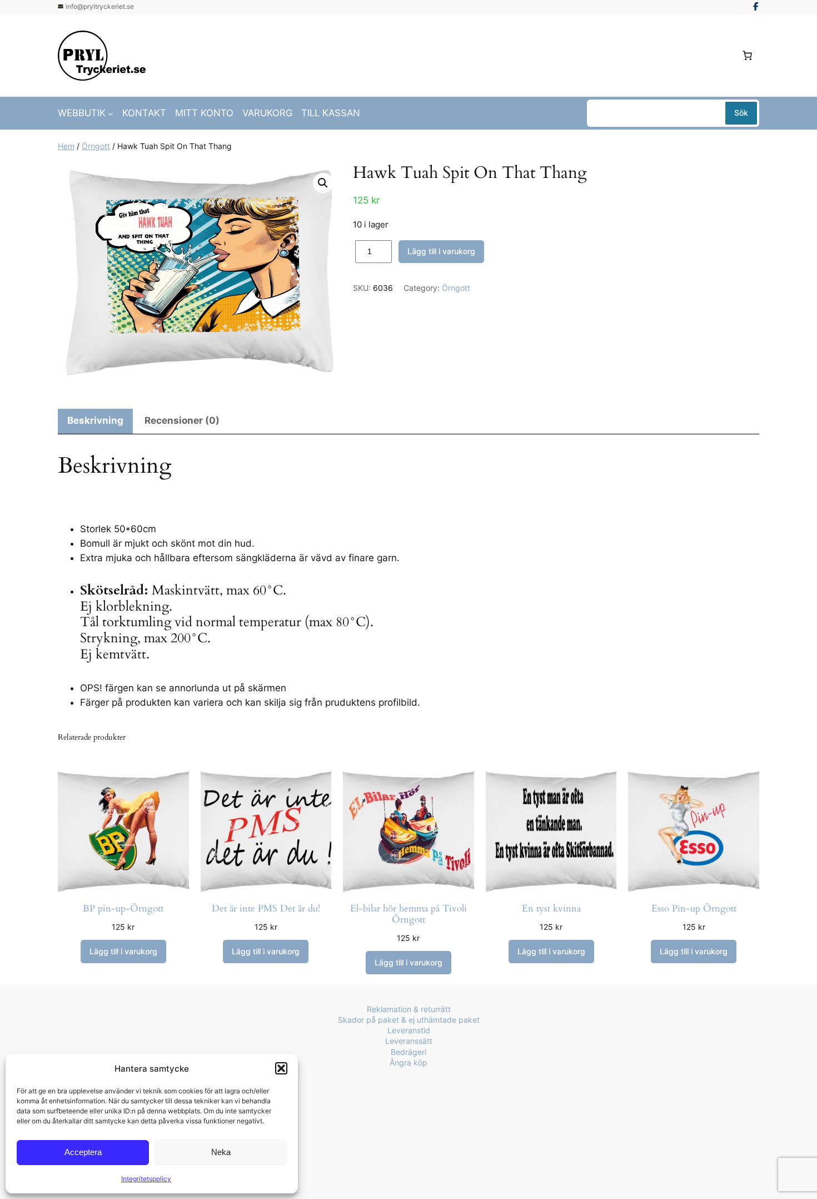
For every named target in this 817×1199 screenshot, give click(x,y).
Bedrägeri (408, 1052)
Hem (66, 146)
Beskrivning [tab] (95, 420)
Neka (221, 1152)
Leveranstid (408, 1030)
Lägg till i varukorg (441, 251)
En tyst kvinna (551, 908)
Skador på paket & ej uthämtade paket (409, 1019)
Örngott (96, 146)
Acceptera (83, 1152)
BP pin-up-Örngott (123, 908)
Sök (741, 112)
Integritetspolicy (146, 1179)
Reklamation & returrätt (409, 1009)
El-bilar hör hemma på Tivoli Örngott (408, 914)
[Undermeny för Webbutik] (110, 113)
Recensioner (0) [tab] (182, 420)
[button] (281, 1068)
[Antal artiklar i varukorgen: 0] (747, 55)
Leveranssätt (408, 1041)
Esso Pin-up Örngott (693, 908)
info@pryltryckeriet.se (100, 6)
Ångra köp (408, 1062)
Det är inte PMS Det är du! (266, 908)
